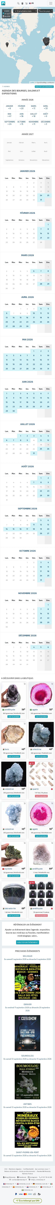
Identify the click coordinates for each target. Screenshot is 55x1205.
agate (35, 709)
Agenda (7, 86)
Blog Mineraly (10, 1177)
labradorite (10, 908)
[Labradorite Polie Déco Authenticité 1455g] (13, 893)
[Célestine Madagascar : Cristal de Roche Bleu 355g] (13, 814)
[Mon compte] (22, 3)
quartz (35, 788)
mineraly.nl (33, 1187)
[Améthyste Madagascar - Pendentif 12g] (41, 893)
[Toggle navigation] (50, 3)
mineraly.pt (46, 1187)
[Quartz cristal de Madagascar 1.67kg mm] (41, 774)
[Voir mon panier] (26, 3)
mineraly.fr (9, 1184)
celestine (36, 749)
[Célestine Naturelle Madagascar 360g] (41, 734)
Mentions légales (15, 1169)
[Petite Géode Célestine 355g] (13, 774)
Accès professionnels (27, 1171)
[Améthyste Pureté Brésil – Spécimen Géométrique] (13, 694)
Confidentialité (28, 1169)
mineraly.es (19, 1187)
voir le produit (13, 717)
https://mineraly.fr (38, 1179)
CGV (5, 1169)
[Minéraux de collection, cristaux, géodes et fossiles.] (3, 3)
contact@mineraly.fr (19, 1179)
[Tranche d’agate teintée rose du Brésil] (41, 814)
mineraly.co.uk (24, 1184)
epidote (8, 868)
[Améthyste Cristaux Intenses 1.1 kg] (41, 853)
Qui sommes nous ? (42, 1169)
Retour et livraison (11, 1171)
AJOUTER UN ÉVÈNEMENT (27, 942)
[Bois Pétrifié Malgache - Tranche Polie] (13, 734)
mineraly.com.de (41, 1184)
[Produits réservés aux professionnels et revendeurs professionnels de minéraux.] (52, 789)
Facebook (22, 1177)
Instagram (33, 1177)
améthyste (9, 709)
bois (6, 749)
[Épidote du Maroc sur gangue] (13, 853)
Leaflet (32, 82)
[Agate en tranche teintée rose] (41, 694)
